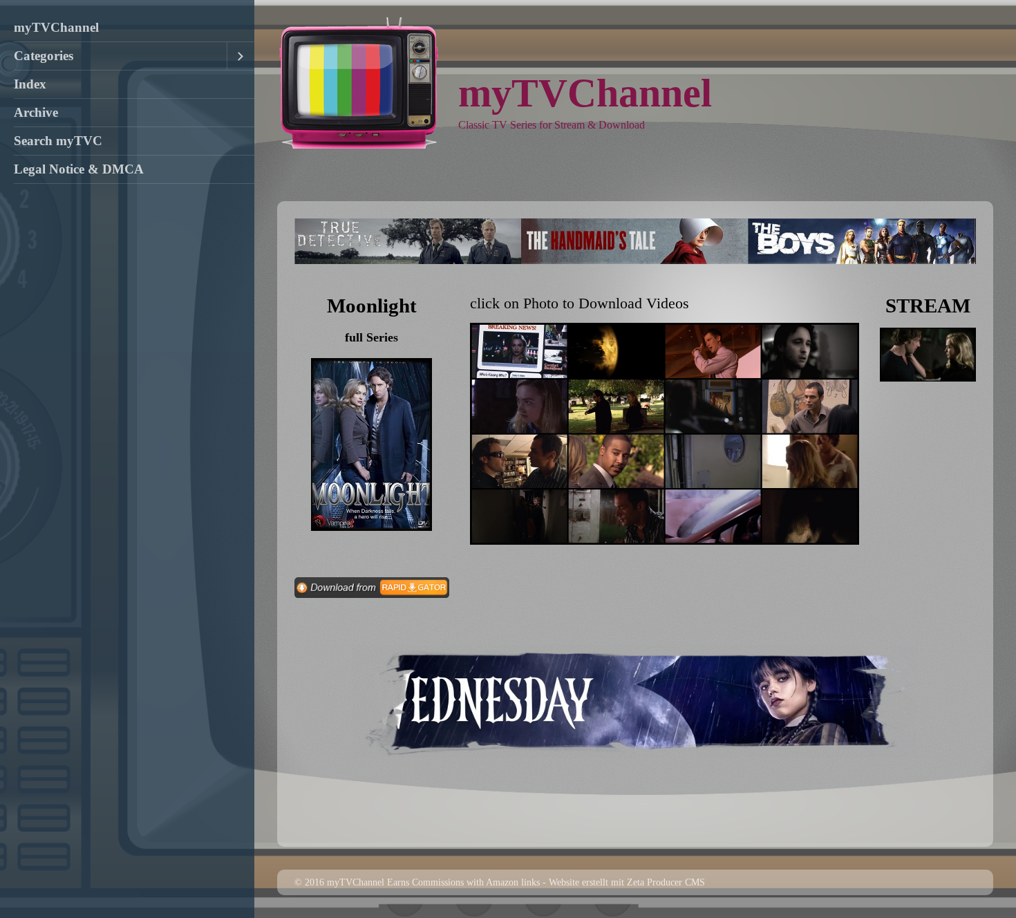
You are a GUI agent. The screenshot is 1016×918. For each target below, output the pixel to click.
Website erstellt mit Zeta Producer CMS (627, 882)
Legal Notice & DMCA (79, 169)
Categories (43, 55)
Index (30, 84)
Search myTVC (58, 140)
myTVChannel (56, 27)
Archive (36, 112)
